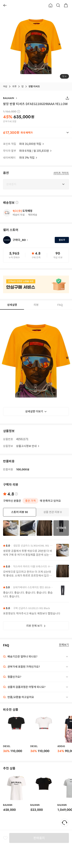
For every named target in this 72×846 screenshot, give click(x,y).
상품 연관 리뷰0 (52, 512)
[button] (36, 132)
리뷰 (36, 305)
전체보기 (64, 644)
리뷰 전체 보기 (34, 625)
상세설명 (12, 305)
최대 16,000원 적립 (30, 144)
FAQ (60, 305)
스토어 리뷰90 (19, 512)
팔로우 (62, 239)
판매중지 (39, 838)
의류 (14, 86)
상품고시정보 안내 (26, 446)
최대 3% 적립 (27, 157)
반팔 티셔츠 (34, 86)
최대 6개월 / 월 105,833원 (34, 151)
